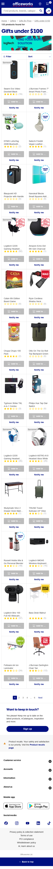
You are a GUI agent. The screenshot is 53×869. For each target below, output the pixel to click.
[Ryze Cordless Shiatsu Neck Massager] (39, 280)
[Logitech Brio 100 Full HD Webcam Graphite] (14, 594)
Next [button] (40, 697)
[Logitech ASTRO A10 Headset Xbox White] (39, 437)
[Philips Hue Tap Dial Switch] (39, 385)
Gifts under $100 (42, 21)
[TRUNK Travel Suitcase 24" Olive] (39, 489)
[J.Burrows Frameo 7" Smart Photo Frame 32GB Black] (39, 70)
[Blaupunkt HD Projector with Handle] (14, 175)
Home (4, 21)
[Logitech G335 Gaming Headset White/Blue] (14, 437)
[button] (2, 4)
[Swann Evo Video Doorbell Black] (14, 70)
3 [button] (23, 697)
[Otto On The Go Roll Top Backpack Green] (39, 332)
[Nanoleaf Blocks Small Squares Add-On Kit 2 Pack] (39, 175)
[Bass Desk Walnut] (39, 594)
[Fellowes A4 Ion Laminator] (14, 647)
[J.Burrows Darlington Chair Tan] (39, 647)
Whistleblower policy (26, 843)
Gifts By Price (25, 21)
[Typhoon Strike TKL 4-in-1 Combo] (14, 385)
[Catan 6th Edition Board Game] (14, 280)
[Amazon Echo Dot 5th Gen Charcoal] (39, 227)
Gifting (13, 21)
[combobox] (22, 11)
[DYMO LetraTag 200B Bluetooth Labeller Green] (14, 123)
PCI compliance (26, 839)
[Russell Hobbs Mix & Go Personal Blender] (14, 542)
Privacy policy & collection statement (26, 832)
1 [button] (14, 697)
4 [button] (27, 697)
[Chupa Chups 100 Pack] (14, 332)
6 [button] (34, 697)
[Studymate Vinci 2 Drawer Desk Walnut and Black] (14, 489)
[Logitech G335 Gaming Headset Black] (14, 227)
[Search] (40, 11)
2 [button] (19, 697)
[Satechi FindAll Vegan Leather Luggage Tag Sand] (39, 123)
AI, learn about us (26, 846)
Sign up (27, 728)
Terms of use (26, 835)
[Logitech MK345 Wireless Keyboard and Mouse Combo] (39, 542)
